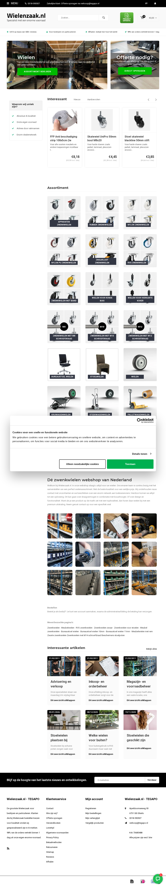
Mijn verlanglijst (92, 818)
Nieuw (77, 99)
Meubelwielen (67, 628)
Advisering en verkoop (61, 684)
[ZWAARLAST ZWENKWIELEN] (102, 250)
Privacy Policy (52, 837)
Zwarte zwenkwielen (56, 635)
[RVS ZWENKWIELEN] (140, 250)
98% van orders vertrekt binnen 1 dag (143, 32)
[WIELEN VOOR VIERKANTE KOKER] (140, 288)
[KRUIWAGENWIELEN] (64, 402)
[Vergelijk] (146, 3)
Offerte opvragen (54, 818)
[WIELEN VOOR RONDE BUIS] (102, 288)
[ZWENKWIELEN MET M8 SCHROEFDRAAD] (64, 326)
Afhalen (49, 861)
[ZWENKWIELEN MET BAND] (64, 288)
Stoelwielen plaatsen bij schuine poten (61, 737)
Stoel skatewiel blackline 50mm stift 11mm (99, 138)
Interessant (57, 99)
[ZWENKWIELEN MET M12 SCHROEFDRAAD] (140, 326)
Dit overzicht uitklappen (63, 700)
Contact (49, 808)
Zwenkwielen (53, 628)
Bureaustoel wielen (70, 631)
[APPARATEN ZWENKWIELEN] (64, 212)
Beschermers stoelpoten (113, 635)
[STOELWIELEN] (102, 364)
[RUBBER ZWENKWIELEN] (102, 212)
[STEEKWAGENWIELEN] (102, 402)
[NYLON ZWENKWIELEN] (140, 212)
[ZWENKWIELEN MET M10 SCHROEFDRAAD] (102, 326)
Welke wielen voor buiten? (98, 737)
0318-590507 (34, 3)
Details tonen (139, 453)
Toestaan (130, 464)
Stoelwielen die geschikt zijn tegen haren (138, 737)
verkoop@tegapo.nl (138, 823)
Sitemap (50, 852)
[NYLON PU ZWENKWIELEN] (64, 250)
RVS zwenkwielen (84, 628)
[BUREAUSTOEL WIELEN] (64, 364)
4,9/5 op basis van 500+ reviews (23, 32)
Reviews (50, 857)
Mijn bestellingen (93, 813)
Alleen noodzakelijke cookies (82, 464)
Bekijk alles (151, 649)
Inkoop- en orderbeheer (98, 684)
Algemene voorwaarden (57, 832)
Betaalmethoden (54, 842)
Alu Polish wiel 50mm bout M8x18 (137, 138)
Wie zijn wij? (52, 813)
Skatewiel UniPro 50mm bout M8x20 (64, 138)
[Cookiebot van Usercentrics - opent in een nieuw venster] (139, 420)
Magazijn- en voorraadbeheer (139, 684)
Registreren (90, 808)
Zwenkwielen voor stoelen (126, 628)
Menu (14, 3)
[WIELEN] (140, 364)
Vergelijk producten (94, 823)
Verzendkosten (53, 823)
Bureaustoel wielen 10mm (92, 631)
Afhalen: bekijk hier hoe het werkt (102, 32)
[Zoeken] (103, 17)
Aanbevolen (93, 99)
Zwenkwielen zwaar (103, 628)
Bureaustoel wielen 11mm (118, 631)
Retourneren (52, 847)
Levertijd (50, 828)
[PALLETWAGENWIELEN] (140, 402)
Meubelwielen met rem (142, 631)
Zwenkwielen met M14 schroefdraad (84, 635)
